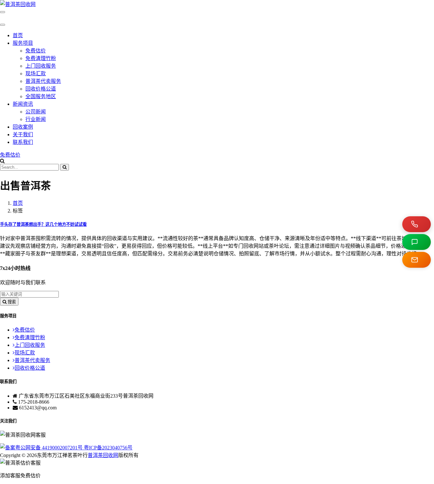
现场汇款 (35, 73)
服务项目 (23, 43)
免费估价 (35, 50)
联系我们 (23, 142)
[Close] (2, 25)
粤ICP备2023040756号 (108, 447)
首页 (18, 35)
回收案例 (23, 127)
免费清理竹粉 (40, 58)
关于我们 (23, 134)
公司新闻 (35, 111)
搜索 (11, 301)
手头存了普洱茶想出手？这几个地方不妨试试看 (43, 224)
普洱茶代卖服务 (43, 81)
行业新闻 (35, 119)
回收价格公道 (40, 88)
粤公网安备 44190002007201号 (49, 447)
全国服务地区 (40, 96)
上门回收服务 (40, 66)
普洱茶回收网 (103, 455)
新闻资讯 (23, 104)
